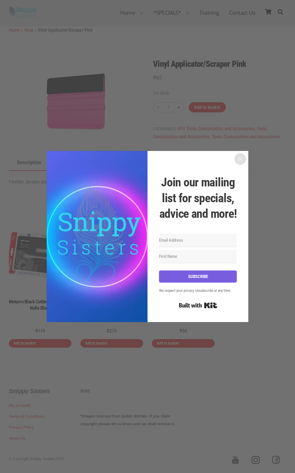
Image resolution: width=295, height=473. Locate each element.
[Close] (240, 159)
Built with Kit (198, 305)
